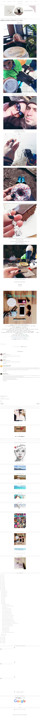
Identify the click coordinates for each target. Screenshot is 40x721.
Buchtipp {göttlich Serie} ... (6, 629)
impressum (20, 3)
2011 (2, 641)
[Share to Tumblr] (26, 346)
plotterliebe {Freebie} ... (5, 628)
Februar (3, 634)
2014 (2, 637)
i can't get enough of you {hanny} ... (7, 616)
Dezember (4, 591)
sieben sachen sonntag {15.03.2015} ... (8, 620)
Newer (2, 403)
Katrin (4, 353)
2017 (2, 587)
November (4, 592)
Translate (20, 704)
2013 (2, 638)
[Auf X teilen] (22, 346)
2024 (2, 577)
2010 (2, 642)
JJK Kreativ (5, 373)
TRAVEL (35, 1)
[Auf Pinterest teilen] (24, 346)
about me (9, 1)
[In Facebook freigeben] (23, 346)
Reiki (14, 1)
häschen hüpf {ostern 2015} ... (7, 611)
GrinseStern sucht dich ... (6, 604)
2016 (2, 588)
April (3, 602)
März (3, 603)
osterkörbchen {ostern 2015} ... (7, 608)
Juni (3, 599)
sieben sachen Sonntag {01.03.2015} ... (8, 632)
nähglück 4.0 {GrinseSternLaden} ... (7, 624)
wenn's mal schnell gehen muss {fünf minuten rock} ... (10, 623)
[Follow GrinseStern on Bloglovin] (20, 452)
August (3, 596)
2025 (2, 576)
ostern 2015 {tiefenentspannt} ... (7, 612)
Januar (3, 635)
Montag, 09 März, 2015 (6, 366)
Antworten (5, 357)
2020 (2, 583)
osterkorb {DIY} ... (5, 607)
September (4, 595)
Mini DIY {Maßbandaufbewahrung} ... (7, 619)
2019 (2, 584)
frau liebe (24, 334)
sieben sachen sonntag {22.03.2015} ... (8, 615)
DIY (31, 1)
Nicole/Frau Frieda (7, 365)
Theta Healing (20, 1)
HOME (4, 1)
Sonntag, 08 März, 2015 (6, 354)
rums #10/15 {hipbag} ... (6, 627)
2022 (2, 580)
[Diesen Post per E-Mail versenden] (21, 346)
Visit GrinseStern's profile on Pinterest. (20, 553)
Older (38, 403)
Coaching (27, 1)
